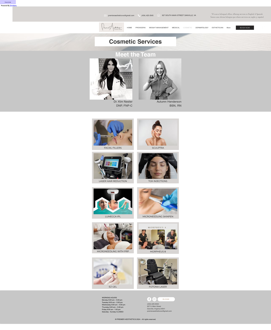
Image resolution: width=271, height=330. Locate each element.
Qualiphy (13, 5)
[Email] (105, 16)
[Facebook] (258, 27)
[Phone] (139, 15)
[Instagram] (264, 27)
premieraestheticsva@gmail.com (121, 15)
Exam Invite (8, 2)
